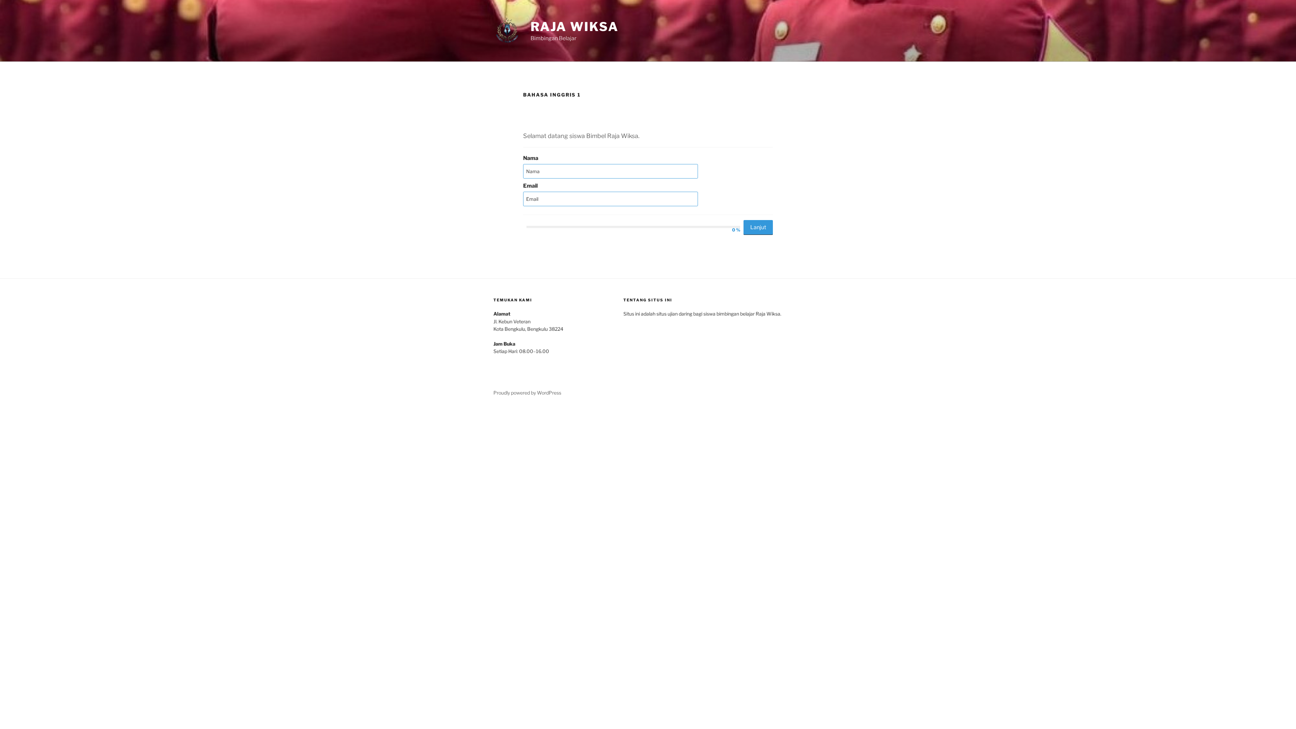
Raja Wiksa (575, 26)
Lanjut (758, 227)
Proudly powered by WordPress (527, 393)
